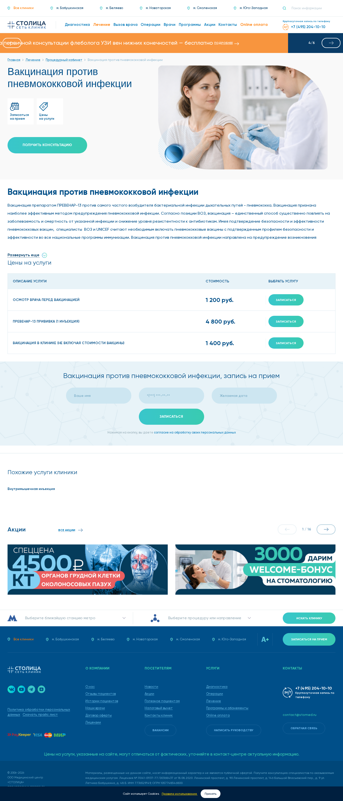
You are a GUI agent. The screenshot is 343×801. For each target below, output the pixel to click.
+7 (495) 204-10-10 (313, 688)
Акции (149, 694)
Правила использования (180, 793)
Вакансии (160, 730)
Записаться (286, 300)
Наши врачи (95, 708)
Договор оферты (98, 715)
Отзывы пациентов (100, 694)
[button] (12, 43)
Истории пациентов (101, 701)
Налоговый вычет (159, 708)
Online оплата (218, 715)
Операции (214, 694)
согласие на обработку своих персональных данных (195, 432)
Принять (210, 793)
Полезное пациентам (162, 701)
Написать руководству (233, 730)
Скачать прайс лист (40, 714)
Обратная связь (304, 728)
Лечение (213, 701)
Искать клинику (309, 618)
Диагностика (216, 687)
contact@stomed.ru (299, 715)
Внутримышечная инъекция (31, 489)
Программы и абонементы (227, 708)
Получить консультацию (47, 145)
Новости (151, 687)
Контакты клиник (159, 715)
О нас (90, 687)
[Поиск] (286, 8)
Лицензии (93, 722)
